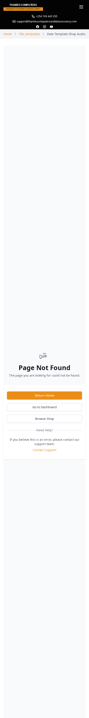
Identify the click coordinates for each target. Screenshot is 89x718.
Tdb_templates (29, 34)
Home (7, 34)
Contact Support (44, 450)
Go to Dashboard (44, 407)
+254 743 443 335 (46, 16)
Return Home (44, 395)
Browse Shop (44, 419)
